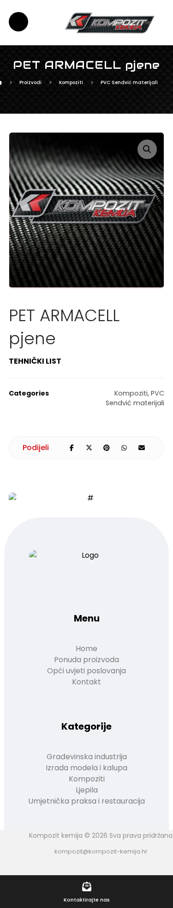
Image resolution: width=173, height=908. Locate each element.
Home (86, 648)
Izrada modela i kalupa (86, 767)
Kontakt (86, 681)
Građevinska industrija (87, 756)
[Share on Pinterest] (106, 447)
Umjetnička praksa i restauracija (86, 801)
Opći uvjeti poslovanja (86, 670)
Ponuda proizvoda (86, 659)
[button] (147, 149)
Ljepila (87, 790)
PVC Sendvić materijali (135, 398)
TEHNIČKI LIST (35, 361)
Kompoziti (131, 393)
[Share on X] (89, 447)
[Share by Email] (141, 447)
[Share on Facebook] (71, 447)
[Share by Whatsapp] (124, 447)
